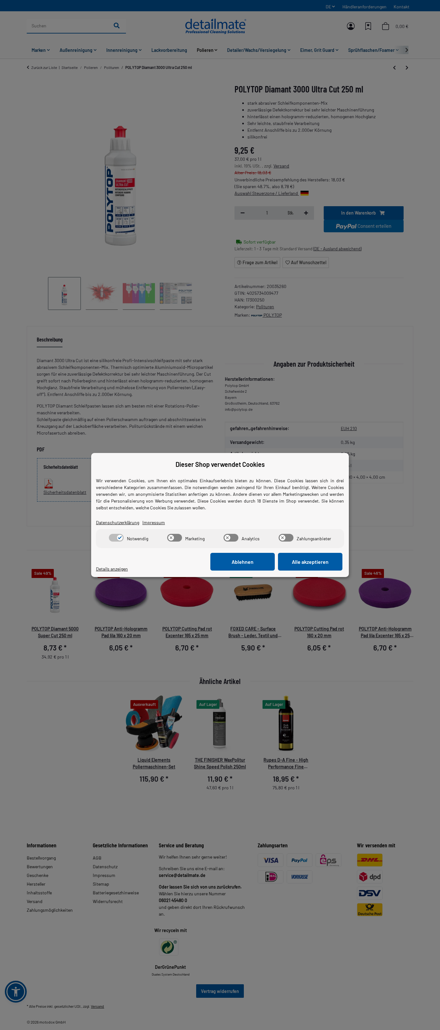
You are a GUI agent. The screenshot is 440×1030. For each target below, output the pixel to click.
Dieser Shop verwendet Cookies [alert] (220, 464)
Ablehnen (242, 562)
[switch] (116, 538)
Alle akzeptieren (310, 562)
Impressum (153, 522)
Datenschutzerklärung (117, 522)
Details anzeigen (112, 569)
